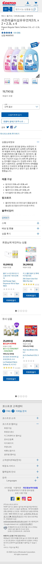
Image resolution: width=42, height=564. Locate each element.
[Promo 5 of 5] (26, 311)
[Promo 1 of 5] (16, 311)
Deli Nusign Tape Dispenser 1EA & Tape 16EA (11, 283)
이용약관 (17, 487)
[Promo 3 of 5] (21, 311)
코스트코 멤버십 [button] (10, 424)
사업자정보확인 (26, 524)
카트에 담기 (11, 300)
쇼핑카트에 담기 (15, 115)
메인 (3, 16)
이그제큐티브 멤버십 (12, 435)
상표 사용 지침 (21, 493)
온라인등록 (8, 439)
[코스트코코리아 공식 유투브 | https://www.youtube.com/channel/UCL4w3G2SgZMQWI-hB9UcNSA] (29, 499)
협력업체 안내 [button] (8, 471)
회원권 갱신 (9, 432)
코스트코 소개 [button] (8, 418)
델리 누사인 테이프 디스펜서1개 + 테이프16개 (11, 275)
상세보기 (5, 217)
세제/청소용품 (19, 16)
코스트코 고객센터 (12, 406)
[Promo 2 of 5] (18, 311)
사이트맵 (8, 487)
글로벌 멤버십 (10, 454)
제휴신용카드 (9, 450)
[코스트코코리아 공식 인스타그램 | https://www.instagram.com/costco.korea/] (24, 499)
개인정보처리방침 (30, 487)
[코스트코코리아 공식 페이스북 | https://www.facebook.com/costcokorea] (13, 499)
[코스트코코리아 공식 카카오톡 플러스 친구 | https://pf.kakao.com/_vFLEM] (18, 499)
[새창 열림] (6, 528)
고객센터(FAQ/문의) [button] (11, 460)
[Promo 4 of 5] (23, 311)
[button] (35, 9)
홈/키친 (9, 16)
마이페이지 (8, 443)
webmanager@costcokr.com (15, 521)
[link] (7, 127)
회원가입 (8, 428)
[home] (9, 3)
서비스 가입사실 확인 (11, 547)
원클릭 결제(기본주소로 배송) (15, 121)
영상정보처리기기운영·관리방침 (21, 490)
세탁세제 (29, 16)
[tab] (21, 418)
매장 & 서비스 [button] (8, 465)
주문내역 (8, 447)
